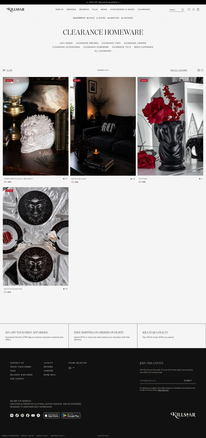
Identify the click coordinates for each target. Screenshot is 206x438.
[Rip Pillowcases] (103, 126)
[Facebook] (27, 415)
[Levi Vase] (170, 126)
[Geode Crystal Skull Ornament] (36, 126)
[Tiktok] (17, 415)
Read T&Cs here (163, 390)
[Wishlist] (189, 9)
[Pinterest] (22, 415)
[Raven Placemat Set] (36, 236)
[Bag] (198, 9)
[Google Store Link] (71, 415)
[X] (38, 415)
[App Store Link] (51, 415)
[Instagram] (11, 415)
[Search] (182, 9)
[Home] (16, 9)
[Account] (193, 9)
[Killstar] (183, 415)
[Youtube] (33, 415)
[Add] (64, 171)
